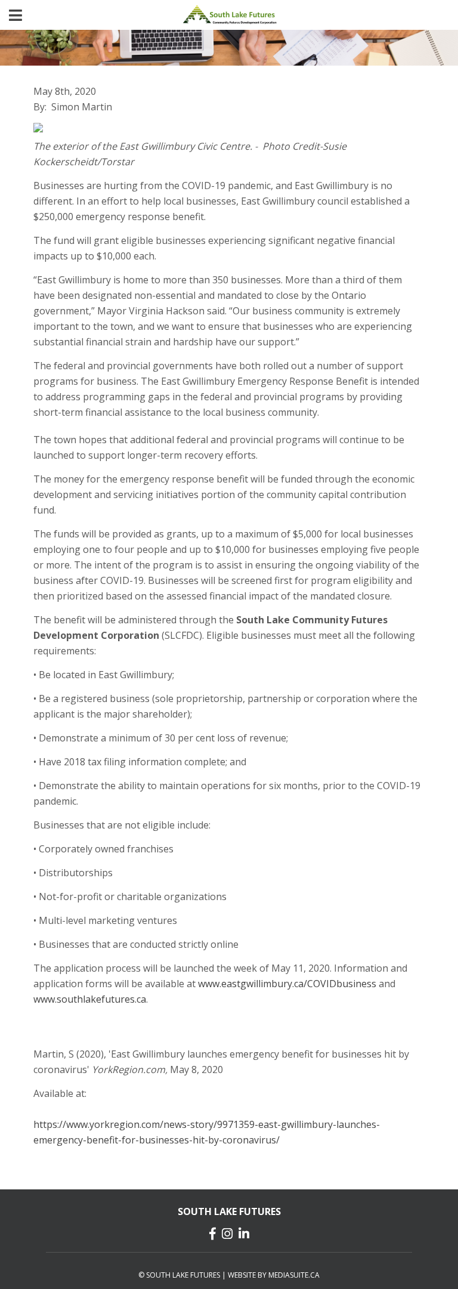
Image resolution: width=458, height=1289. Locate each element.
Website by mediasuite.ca (274, 1275)
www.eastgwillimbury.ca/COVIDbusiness (287, 983)
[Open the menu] (15, 15)
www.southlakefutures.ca (89, 999)
